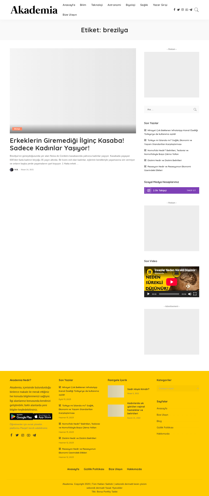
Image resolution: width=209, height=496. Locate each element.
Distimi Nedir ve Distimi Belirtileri (165, 160)
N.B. (16, 170)
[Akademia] (34, 10)
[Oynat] (148, 294)
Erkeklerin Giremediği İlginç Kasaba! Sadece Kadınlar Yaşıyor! (67, 144)
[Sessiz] (189, 294)
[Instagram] (171, 190)
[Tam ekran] (195, 294)
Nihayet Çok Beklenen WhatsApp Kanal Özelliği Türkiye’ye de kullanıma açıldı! (79, 391)
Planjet (23, 428)
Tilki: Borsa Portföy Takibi (104, 491)
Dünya (17, 129)
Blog (159, 421)
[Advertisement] (171, 75)
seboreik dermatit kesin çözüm (131, 484)
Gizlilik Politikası (165, 427)
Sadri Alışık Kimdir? (138, 389)
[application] (171, 281)
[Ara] (196, 10)
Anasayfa (162, 408)
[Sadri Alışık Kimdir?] (116, 391)
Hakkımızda (163, 433)
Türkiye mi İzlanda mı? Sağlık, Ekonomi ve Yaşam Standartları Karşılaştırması (76, 409)
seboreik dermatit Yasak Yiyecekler (104, 488)
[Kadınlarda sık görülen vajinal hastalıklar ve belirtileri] (116, 411)
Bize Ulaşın (162, 414)
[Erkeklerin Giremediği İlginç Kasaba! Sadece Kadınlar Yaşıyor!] (73, 90)
